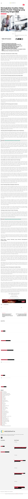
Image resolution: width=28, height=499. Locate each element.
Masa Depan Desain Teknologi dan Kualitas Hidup (10, 50)
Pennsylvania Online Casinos (6, 340)
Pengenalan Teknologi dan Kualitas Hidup (9, 43)
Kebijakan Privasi (7, 491)
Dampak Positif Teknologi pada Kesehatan (9, 45)
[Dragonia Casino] (5, 378)
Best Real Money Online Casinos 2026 (7, 350)
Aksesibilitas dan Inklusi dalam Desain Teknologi (10, 46)
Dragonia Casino (3, 386)
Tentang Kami (2, 491)
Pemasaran (16, 11)
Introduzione (3, 375)
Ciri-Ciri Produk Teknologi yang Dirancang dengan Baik (11, 44)
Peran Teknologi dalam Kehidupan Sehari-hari (10, 47)
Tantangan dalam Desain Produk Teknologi (9, 48)
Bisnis (16, 9)
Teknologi (16, 10)
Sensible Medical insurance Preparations (7, 359)
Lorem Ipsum (18, 21)
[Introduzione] (5, 365)
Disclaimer (11, 491)
